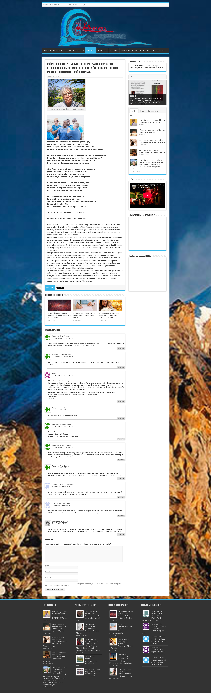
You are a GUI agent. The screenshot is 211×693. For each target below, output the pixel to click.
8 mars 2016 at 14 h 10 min (60, 524)
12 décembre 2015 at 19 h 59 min (62, 410)
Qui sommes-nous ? (57, 4)
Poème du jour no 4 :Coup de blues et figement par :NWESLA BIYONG (59, 614)
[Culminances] (105, 27)
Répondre (121, 348)
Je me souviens (126, 50)
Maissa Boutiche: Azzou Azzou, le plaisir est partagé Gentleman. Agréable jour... (154, 628)
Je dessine (138, 50)
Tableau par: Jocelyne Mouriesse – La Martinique (91, 659)
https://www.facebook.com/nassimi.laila (62, 415)
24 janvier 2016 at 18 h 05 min (61, 486)
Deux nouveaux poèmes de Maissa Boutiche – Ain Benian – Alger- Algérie (55, 641)
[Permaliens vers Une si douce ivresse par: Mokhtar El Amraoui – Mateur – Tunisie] (110, 305)
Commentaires (153, 111)
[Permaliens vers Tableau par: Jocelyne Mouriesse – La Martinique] (80, 659)
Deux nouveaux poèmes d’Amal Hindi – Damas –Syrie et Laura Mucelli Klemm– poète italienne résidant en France (88, 644)
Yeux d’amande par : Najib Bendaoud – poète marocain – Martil (92, 614)
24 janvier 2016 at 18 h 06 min (61, 505)
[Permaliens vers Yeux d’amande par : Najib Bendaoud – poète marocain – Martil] (80, 614)
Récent (142, 111)
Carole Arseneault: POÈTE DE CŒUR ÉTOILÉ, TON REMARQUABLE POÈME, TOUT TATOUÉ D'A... (152, 616)
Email (47, 571)
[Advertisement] (147, 331)
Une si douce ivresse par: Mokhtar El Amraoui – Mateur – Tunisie (109, 315)
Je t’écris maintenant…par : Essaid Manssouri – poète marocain (84, 315)
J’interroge (90, 50)
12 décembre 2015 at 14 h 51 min (62, 357)
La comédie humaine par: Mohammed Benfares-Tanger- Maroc (88, 628)
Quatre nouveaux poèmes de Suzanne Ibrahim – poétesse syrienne (54, 656)
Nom (47, 565)
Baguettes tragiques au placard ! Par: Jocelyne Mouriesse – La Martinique (120, 658)
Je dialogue (102, 50)
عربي (83, 4)
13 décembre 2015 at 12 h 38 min (62, 447)
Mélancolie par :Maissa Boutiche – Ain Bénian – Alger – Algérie (59, 627)
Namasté (133, 96)
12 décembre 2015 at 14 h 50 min (62, 338)
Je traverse (68, 50)
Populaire (134, 111)
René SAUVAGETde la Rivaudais (63, 485)
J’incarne (149, 50)
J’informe (79, 50)
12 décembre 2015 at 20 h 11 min (62, 426)
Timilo (54, 373)
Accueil (45, 4)
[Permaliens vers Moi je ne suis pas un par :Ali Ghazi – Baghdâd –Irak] (80, 671)
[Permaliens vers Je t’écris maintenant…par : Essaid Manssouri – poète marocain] (85, 305)
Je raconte (56, 50)
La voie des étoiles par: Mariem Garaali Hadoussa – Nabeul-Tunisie (59, 315)
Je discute (113, 50)
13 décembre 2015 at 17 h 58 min (62, 468)
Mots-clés (133, 116)
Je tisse (46, 50)
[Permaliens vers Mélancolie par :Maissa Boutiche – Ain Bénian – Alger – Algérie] (133, 132)
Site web (48, 578)
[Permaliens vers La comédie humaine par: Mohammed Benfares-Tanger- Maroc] (80, 626)
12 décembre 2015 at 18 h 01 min (62, 375)
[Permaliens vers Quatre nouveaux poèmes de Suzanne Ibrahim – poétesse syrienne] (133, 152)
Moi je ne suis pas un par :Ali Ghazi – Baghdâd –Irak (92, 671)
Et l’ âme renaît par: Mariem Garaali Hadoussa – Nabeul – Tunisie (125, 672)
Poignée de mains (73, 4)
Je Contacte (160, 50)
